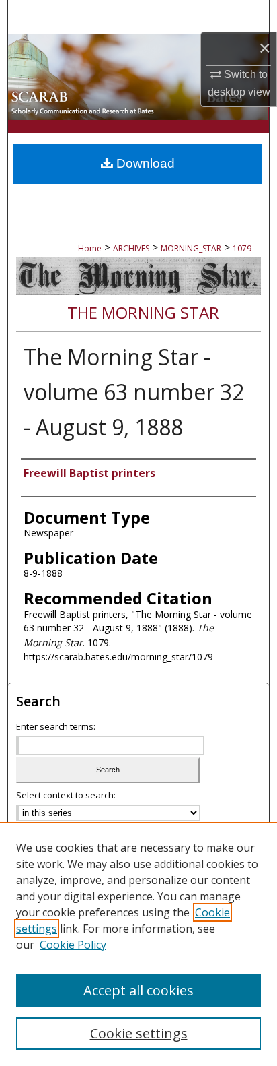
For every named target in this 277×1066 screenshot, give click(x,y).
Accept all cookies (138, 990)
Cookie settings (139, 1033)
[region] (138, 944)
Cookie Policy (73, 944)
